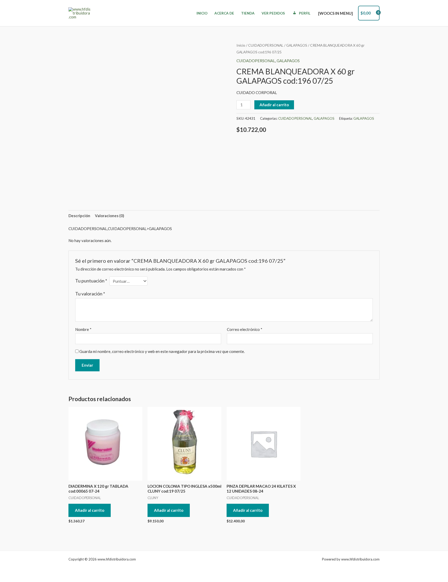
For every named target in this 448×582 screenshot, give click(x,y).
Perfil (304, 13)
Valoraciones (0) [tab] (109, 215)
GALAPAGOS (296, 45)
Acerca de (224, 13)
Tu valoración (90, 293)
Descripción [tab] (79, 215)
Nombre (83, 329)
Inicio (202, 13)
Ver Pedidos (273, 13)
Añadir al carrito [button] (89, 510)
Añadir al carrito (274, 104)
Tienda (248, 13)
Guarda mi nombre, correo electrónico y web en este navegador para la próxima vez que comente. (162, 351)
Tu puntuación (91, 280)
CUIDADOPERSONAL (265, 45)
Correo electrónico (244, 329)
